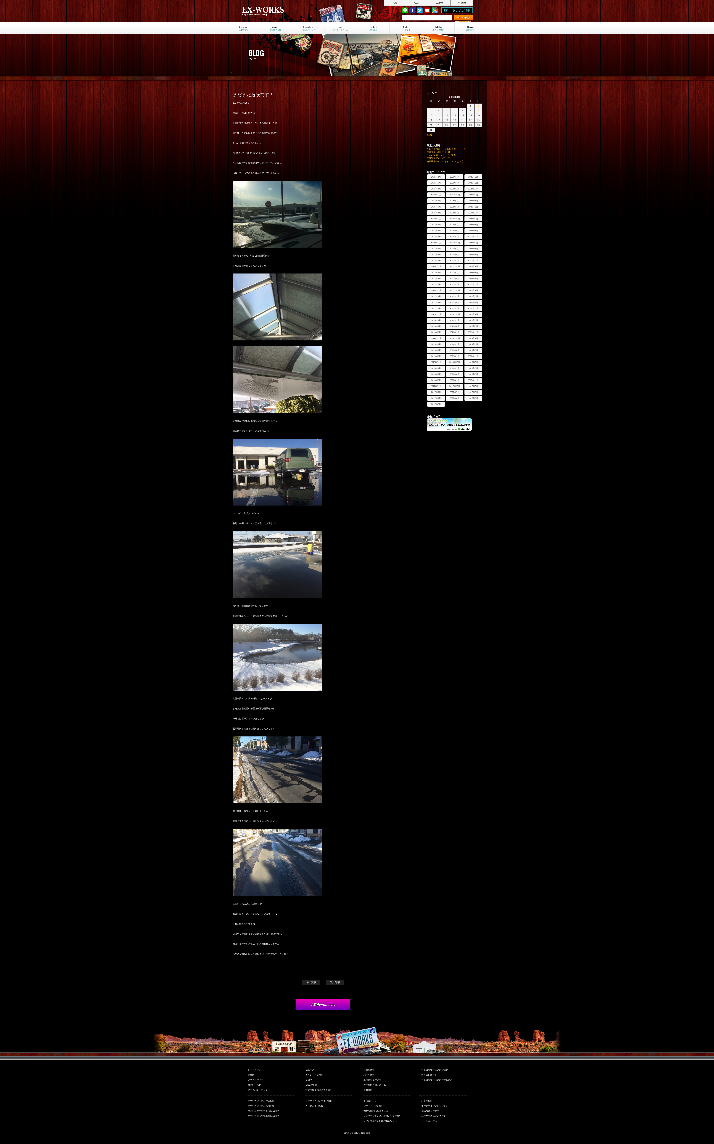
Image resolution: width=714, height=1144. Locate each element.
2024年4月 (454, 230)
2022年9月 (473, 266)
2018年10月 (454, 362)
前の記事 (311, 982)
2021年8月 (436, 296)
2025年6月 (473, 200)
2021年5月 (436, 302)
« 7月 (429, 134)
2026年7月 (454, 177)
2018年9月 (473, 362)
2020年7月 (454, 320)
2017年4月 (454, 398)
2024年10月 (454, 219)
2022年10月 (454, 266)
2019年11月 (436, 338)
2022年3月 (473, 278)
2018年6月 (473, 368)
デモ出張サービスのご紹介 (434, 1070)
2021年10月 (454, 290)
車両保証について (372, 1080)
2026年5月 (436, 183)
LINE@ (405, 10)
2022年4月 (454, 278)
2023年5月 (436, 254)
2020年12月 (473, 308)
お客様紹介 (426, 1100)
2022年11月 (436, 266)
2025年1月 (454, 213)
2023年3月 (473, 254)
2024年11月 (436, 219)
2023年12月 (473, 236)
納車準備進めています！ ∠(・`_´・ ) (445, 161)
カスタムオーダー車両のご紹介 (263, 1110)
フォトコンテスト (430, 1120)
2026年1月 (454, 189)
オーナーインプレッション (434, 1105)
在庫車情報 (369, 1070)
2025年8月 (436, 200)
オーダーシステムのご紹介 (261, 1100)
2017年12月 (473, 380)
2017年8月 (436, 392)
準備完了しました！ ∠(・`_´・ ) (443, 152)
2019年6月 (473, 344)
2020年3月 (473, 326)
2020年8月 (436, 320)
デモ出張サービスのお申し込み (437, 1080)
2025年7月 (454, 200)
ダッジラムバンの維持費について (380, 1120)
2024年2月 (436, 236)
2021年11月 (436, 290)
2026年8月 (436, 177)
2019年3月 (473, 350)
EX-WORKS (276, 11)
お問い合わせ (254, 1085)
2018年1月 (454, 380)
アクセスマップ (255, 1080)
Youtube (427, 10)
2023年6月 (473, 248)
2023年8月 (436, 248)
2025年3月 (473, 207)
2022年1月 (454, 284)
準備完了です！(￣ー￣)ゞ (440, 158)
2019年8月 (436, 344)
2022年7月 (454, 272)
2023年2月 (436, 260)
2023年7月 (454, 248)
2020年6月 (473, 320)
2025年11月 (436, 195)
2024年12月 (473, 213)
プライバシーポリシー (259, 1090)
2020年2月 (436, 332)
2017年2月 (436, 404)
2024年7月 (454, 224)
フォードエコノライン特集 (318, 1100)
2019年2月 (436, 356)
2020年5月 (436, 326)
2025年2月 (436, 213)
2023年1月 (454, 260)
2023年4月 (454, 254)
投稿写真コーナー (430, 1110)
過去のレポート (429, 1075)
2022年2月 (436, 284)
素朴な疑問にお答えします (377, 1110)
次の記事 (335, 982)
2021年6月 (473, 296)
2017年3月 (473, 398)
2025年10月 (454, 195)
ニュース (309, 1070)
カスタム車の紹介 (314, 1105)
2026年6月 (473, 177)
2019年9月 (473, 338)
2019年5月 (436, 350)
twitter (420, 10)
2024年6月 (473, 224)
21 (462, 120)
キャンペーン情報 (314, 1075)
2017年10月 (454, 386)
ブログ (308, 1080)
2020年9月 (473, 314)
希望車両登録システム (375, 1085)
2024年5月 (436, 230)
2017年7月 (454, 392)
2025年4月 (454, 207)
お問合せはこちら (323, 1004)
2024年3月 (473, 230)
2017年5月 (436, 398)
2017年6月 (473, 392)
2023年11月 (436, 243)
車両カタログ (370, 1100)
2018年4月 (454, 374)
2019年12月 (473, 332)
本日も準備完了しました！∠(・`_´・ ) (446, 148)
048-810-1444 (461, 10)
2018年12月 (473, 356)
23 (478, 120)
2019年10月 (454, 338)
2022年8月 (436, 272)
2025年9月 (473, 195)
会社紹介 (252, 1075)
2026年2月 (436, 189)
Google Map (435, 10)
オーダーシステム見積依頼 (261, 1105)
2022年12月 (473, 260)
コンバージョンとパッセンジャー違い (382, 1115)
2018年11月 (436, 362)
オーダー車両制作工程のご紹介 (263, 1115)
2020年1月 (454, 332)
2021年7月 (454, 296)
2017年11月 (436, 386)
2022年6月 (473, 272)
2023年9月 (473, 243)
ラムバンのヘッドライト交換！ (442, 155)
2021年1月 (454, 308)
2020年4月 (454, 326)
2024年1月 (454, 236)
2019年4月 (454, 350)
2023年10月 (454, 243)
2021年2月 (436, 308)
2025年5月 (436, 207)
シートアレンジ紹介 (374, 1105)
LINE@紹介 (311, 1085)
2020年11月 (436, 314)
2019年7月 (454, 344)
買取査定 (368, 1090)
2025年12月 (473, 189)
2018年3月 (473, 374)
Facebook (412, 10)
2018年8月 (436, 368)
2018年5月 (436, 374)
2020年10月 (454, 314)
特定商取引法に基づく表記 (318, 1090)
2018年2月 (436, 380)
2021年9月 (473, 290)
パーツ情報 (369, 1075)
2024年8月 (436, 224)
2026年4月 (454, 183)
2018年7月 (454, 368)
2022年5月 (436, 278)
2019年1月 (454, 356)
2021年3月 (473, 302)
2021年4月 (454, 302)
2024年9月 (473, 219)
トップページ (254, 1070)
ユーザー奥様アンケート (433, 1115)
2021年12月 (473, 284)
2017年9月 (473, 386)
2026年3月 (473, 183)
